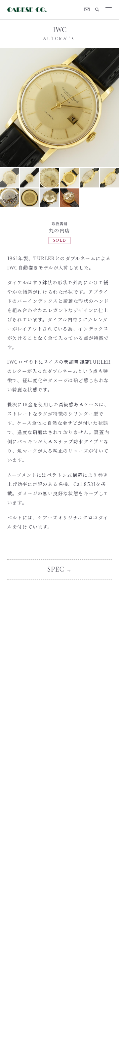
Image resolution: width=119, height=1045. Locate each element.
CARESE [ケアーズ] (28, 9)
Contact (87, 10)
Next (89, 107)
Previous (30, 107)
